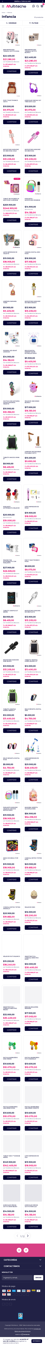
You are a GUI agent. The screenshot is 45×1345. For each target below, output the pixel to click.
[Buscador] (38, 6)
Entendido (37, 1341)
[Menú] (3, 6)
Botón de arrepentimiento (22, 1331)
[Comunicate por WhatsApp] (34, 6)
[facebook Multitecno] (26, 1250)
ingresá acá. (37, 1329)
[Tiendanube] (22, 1335)
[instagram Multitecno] (19, 1250)
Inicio (3, 12)
